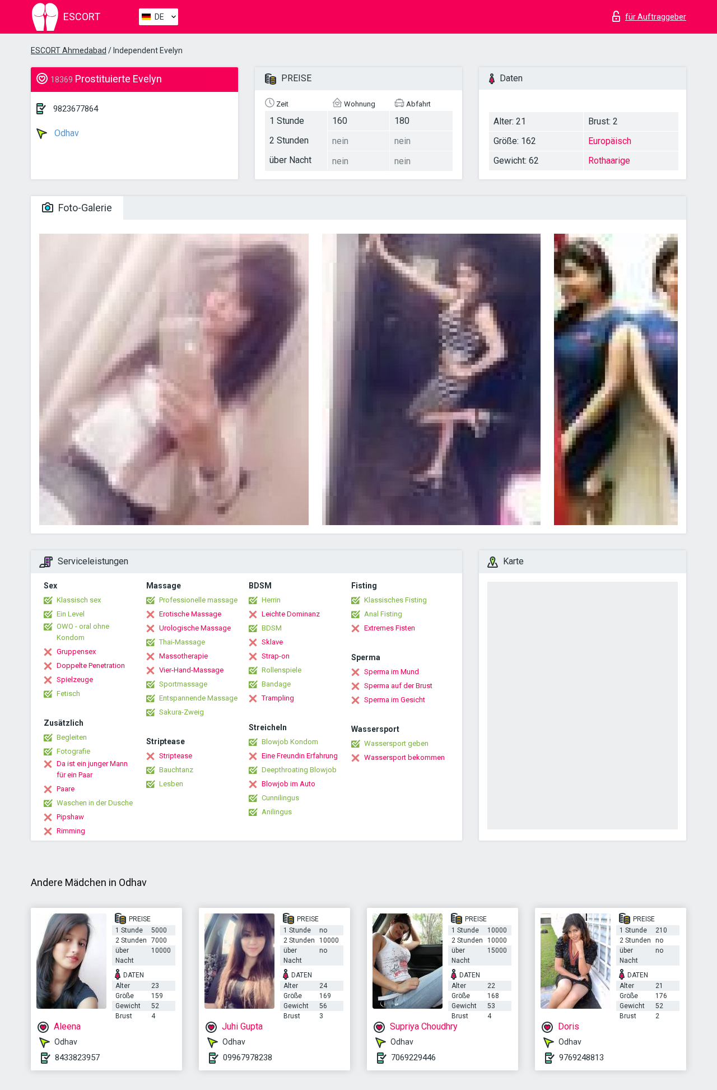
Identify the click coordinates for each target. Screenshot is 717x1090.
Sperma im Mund (391, 671)
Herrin (271, 600)
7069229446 (413, 1057)
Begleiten (72, 737)
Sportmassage (183, 684)
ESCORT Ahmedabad (68, 50)
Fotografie (73, 751)
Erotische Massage (190, 614)
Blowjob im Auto (288, 784)
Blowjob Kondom (290, 742)
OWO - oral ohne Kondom (83, 632)
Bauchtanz (176, 770)
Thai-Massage (182, 642)
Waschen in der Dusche (95, 803)
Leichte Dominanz (291, 614)
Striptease (175, 756)
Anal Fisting (383, 614)
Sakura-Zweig (181, 712)
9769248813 (581, 1057)
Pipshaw (70, 817)
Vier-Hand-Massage (191, 670)
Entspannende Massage (198, 698)
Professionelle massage (198, 600)
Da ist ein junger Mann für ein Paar (92, 769)
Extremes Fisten (389, 628)
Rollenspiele (281, 670)
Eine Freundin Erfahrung (300, 756)
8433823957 (77, 1057)
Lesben (171, 784)
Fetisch (68, 693)
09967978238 (247, 1057)
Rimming (71, 831)
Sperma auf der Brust (398, 685)
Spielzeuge (75, 679)
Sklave (272, 642)
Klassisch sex (79, 600)
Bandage (276, 684)
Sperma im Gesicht (394, 699)
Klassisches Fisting (395, 600)
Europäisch (609, 141)
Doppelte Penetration (91, 665)
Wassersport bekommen (404, 757)
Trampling (278, 698)
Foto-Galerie (84, 208)
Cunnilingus (280, 798)
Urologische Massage (195, 628)
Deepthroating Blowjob (299, 770)
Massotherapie (183, 656)
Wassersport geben (396, 743)
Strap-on (276, 656)
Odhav (65, 133)
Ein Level (71, 614)
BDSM (272, 628)
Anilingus (277, 812)
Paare (66, 789)
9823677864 (75, 109)
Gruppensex (76, 651)
